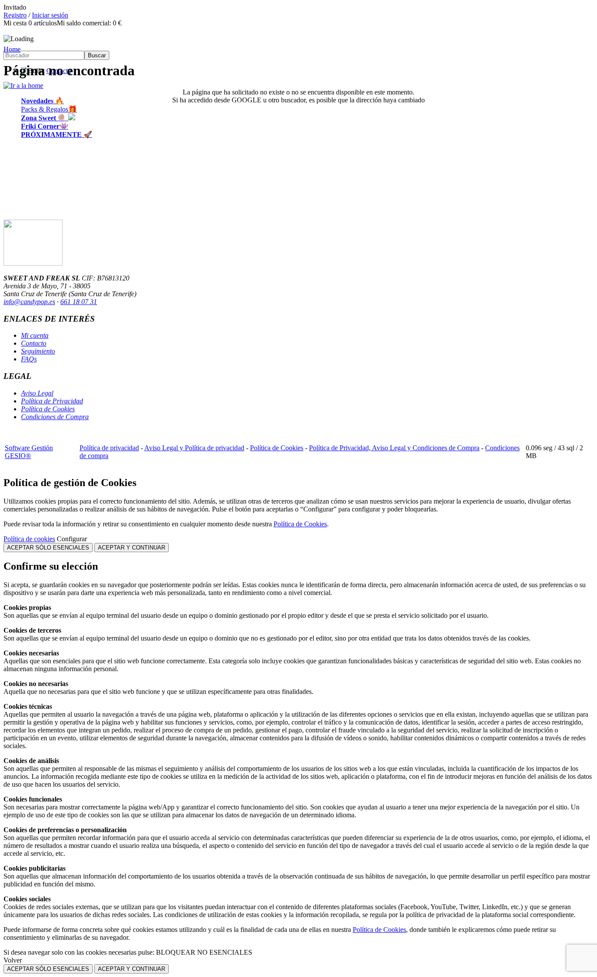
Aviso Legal (37, 393)
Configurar (72, 539)
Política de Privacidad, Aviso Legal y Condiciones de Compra (394, 448)
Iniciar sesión (50, 15)
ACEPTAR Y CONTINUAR (131, 547)
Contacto (33, 343)
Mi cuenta (35, 335)
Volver (12, 960)
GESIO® (18, 455)
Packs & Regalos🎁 (49, 109)
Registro (15, 15)
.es (51, 301)
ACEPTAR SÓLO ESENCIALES (48, 547)
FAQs (29, 359)
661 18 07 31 (78, 301)
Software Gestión (29, 448)
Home (12, 49)
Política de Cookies (48, 409)
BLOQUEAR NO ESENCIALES (204, 952)
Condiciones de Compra (55, 416)
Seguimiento (38, 351)
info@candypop (25, 301)
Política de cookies (29, 539)
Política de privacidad (109, 448)
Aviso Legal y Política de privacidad (194, 448)
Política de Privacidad (52, 401)
